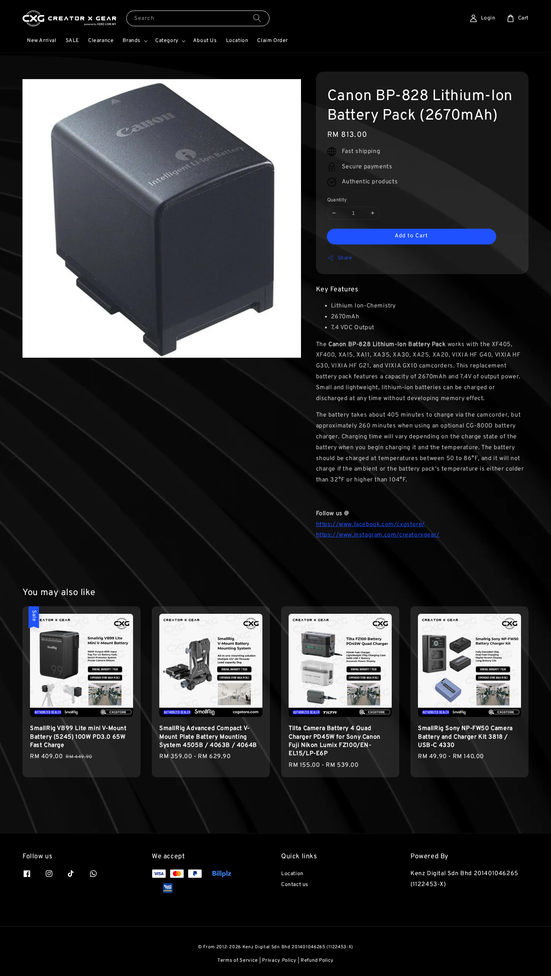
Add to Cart (411, 236)
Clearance (101, 40)
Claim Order (272, 40)
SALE (72, 40)
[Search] (257, 18)
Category (166, 40)
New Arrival (42, 40)
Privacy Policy (279, 961)
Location (237, 40)
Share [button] (345, 258)
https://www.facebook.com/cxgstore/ (370, 524)
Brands (132, 40)
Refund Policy (317, 961)
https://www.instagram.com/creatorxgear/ (378, 535)
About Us (205, 40)
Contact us (294, 885)
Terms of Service (237, 961)
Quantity (337, 200)
